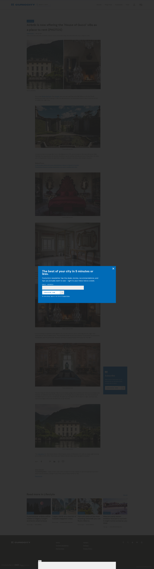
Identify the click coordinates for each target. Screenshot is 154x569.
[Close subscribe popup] (113, 269)
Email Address (47, 284)
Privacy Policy (66, 296)
